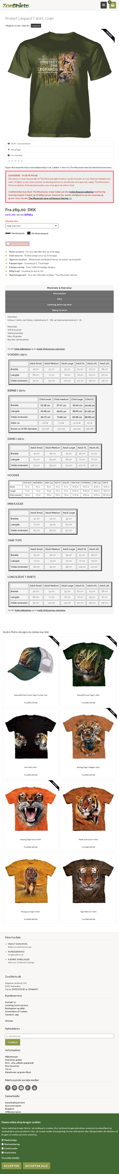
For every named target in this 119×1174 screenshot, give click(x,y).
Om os (8, 1069)
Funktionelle (10, 1148)
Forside (17, 25)
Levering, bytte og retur (16, 1005)
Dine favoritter (12, 1066)
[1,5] (11, 160)
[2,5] (14, 160)
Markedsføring (12, 1144)
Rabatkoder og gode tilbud (18, 1072)
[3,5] (18, 160)
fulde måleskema (22, 348)
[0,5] (8, 160)
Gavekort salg (12, 1014)
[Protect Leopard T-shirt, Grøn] (59, 84)
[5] (22, 160)
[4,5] (21, 160)
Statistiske (10, 1152)
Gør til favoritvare (19, 243)
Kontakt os (10, 1002)
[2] (13, 160)
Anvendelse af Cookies (16, 1011)
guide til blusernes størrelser (51, 348)
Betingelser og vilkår (15, 1008)
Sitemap (9, 1020)
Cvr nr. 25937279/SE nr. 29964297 (21, 989)
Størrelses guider (13, 1059)
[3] (16, 160)
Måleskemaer (11, 1056)
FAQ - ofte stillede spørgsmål (19, 1063)
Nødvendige (10, 1140)
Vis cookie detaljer (10, 1157)
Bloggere (9, 1108)
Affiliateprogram (13, 1111)
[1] (10, 160)
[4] (19, 160)
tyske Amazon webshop (81, 191)
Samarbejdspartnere (15, 1102)
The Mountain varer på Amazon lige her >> (50, 198)
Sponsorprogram (13, 1105)
